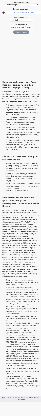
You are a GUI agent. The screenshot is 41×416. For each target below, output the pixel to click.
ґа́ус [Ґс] (9, 181)
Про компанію (6, 398)
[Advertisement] (20, 57)
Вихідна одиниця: (20, 18)
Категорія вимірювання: (20, 2)
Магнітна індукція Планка (16, 191)
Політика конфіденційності (20, 398)
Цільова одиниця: (20, 24)
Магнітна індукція (29, 166)
